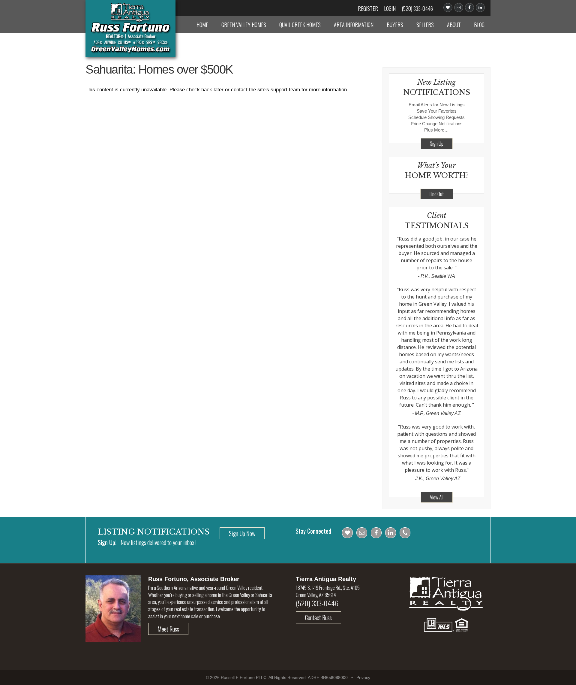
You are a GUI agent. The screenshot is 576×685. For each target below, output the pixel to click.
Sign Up (436, 143)
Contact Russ (318, 617)
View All (436, 497)
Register (368, 8)
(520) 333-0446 (417, 8)
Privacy (363, 677)
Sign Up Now (242, 533)
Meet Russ (168, 628)
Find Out (437, 194)
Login (390, 8)
